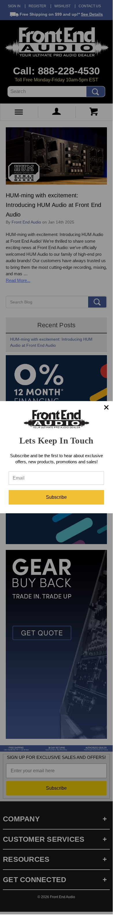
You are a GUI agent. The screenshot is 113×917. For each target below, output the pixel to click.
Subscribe (56, 497)
